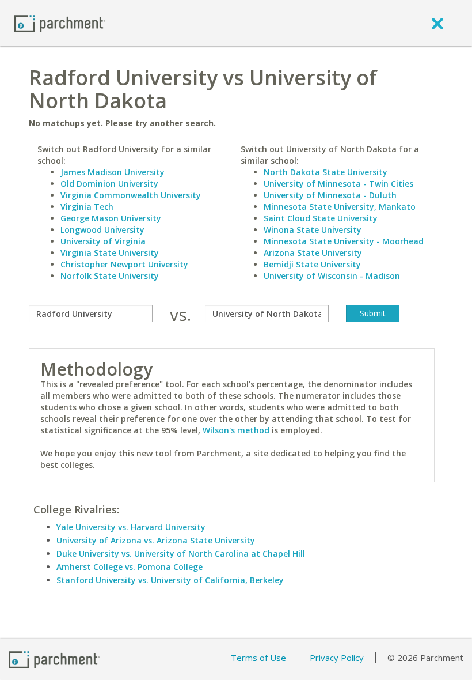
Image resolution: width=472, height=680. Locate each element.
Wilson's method (236, 430)
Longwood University (102, 229)
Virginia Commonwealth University (130, 195)
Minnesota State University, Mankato (340, 206)
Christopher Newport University (124, 264)
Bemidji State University (312, 264)
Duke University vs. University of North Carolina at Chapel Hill (180, 553)
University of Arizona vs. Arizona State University (155, 540)
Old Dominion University (109, 183)
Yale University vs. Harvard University (130, 527)
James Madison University (112, 172)
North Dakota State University (325, 172)
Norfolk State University (109, 275)
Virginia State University (109, 252)
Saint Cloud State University (321, 218)
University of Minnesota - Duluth (330, 195)
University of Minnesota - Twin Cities (338, 183)
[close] (437, 23)
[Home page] (59, 22)
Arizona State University (313, 252)
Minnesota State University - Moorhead (344, 241)
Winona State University (312, 229)
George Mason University (110, 218)
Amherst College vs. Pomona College (129, 566)
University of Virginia (103, 241)
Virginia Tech (86, 206)
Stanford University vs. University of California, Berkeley (170, 580)
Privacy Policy (337, 657)
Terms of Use (258, 657)
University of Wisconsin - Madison (332, 275)
